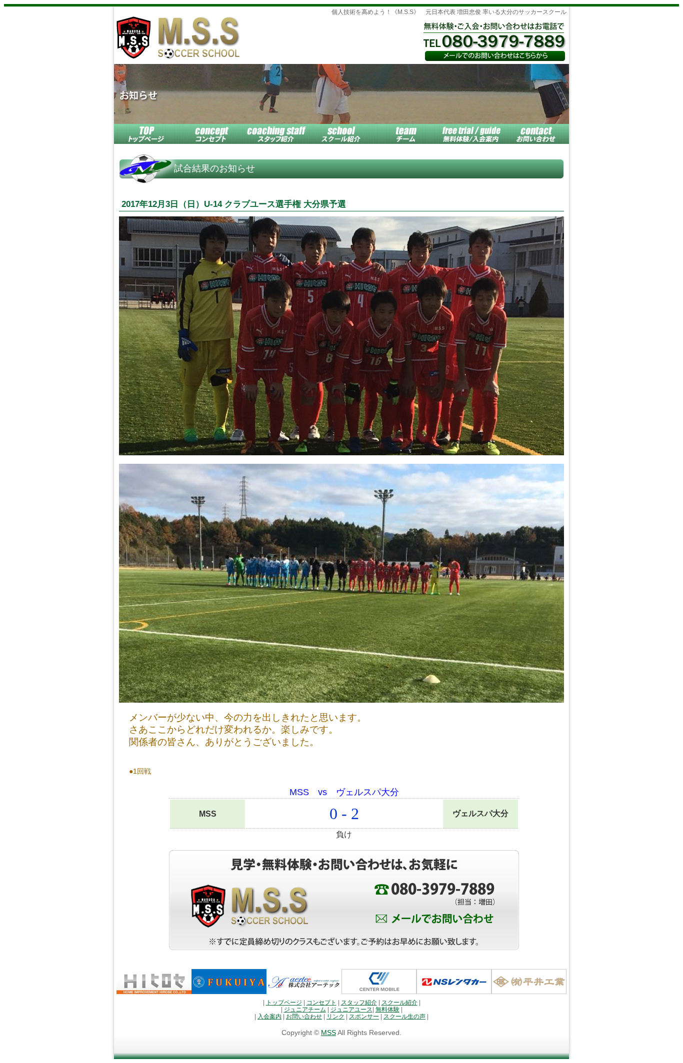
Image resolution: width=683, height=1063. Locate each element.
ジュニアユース (351, 1009)
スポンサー (364, 1016)
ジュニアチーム (305, 1009)
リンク (335, 1016)
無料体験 (388, 1009)
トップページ (284, 1002)
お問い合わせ (304, 1016)
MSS (328, 1033)
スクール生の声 (405, 1016)
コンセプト (321, 1002)
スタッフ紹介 (359, 1002)
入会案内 (270, 1016)
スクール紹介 (400, 1002)
